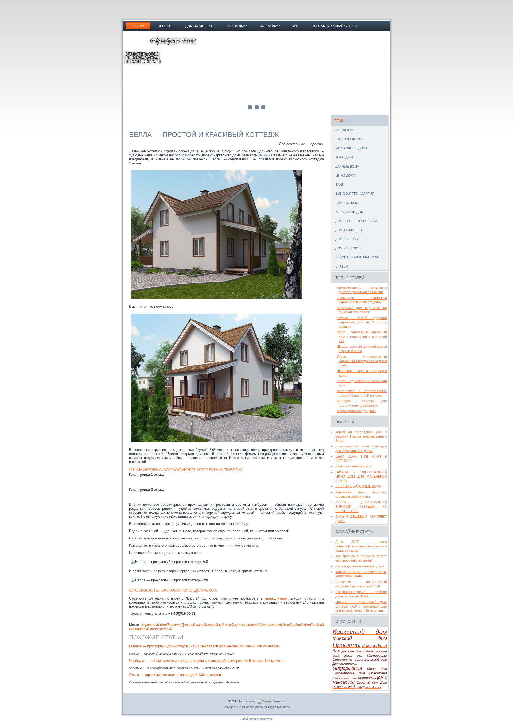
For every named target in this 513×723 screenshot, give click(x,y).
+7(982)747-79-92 (173, 41)
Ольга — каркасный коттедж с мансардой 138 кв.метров (175, 675)
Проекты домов (349, 139)
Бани (339, 185)
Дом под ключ (192, 625)
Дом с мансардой (245, 625)
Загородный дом (217, 625)
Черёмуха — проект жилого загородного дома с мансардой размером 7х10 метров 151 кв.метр (206, 661)
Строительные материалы (359, 257)
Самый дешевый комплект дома (359, 566)
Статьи (341, 266)
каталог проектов (261, 718)
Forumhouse (246, 701)
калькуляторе (276, 598)
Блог (296, 26)
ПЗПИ (232, 701)
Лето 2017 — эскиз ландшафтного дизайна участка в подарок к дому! (361, 546)
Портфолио (269, 26)
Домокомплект (348, 230)
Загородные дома (351, 148)
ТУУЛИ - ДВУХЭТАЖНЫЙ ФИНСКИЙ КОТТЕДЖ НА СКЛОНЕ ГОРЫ (361, 506)
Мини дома (345, 175)
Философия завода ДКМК (356, 411)
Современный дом (274, 625)
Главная (138, 26)
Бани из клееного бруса (353, 466)
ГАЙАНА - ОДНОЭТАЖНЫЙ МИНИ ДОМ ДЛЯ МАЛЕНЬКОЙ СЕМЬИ (361, 476)
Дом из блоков (348, 248)
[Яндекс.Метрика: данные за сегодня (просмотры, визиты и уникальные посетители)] (271, 702)
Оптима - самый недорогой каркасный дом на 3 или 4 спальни (362, 322)
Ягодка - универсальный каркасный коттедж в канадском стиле (362, 361)
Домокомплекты (200, 26)
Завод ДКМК (237, 26)
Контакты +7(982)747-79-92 (334, 26)
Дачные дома (347, 166)
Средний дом (299, 625)
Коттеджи (344, 157)
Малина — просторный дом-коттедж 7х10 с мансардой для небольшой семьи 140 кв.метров (204, 646)
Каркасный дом (153, 625)
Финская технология (354, 194)
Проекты (165, 26)
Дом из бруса (347, 239)
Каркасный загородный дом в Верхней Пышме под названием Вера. (361, 436)
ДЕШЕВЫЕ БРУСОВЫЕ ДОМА (358, 486)
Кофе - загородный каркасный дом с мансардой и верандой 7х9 (362, 336)
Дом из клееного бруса (356, 221)
